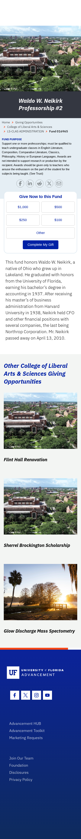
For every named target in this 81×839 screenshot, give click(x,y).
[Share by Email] (60, 184)
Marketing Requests (26, 737)
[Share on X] (50, 184)
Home (6, 122)
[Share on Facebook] (21, 184)
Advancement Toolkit (27, 730)
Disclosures (19, 772)
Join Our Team (21, 758)
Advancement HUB (25, 723)
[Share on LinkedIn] (31, 184)
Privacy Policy (20, 779)
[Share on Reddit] (40, 184)
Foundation (18, 765)
